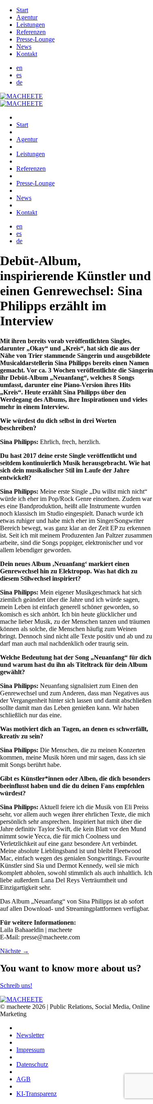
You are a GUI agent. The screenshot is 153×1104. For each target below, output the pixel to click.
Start (22, 10)
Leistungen (30, 24)
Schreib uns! (16, 985)
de (19, 82)
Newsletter (30, 1035)
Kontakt (26, 53)
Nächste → (14, 950)
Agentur (27, 17)
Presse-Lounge (35, 39)
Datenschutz (32, 1064)
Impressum (30, 1049)
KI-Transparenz (36, 1093)
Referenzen (31, 31)
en (19, 67)
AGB (23, 1079)
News (23, 46)
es (19, 75)
